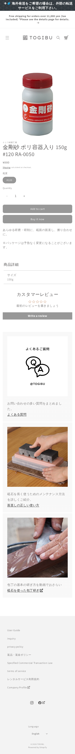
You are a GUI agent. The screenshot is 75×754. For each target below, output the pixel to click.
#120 (9, 180)
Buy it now (37, 219)
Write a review (37, 316)
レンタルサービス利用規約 (23, 679)
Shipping (6, 167)
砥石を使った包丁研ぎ (23, 590)
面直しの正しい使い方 (23, 505)
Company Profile (17, 687)
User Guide (13, 630)
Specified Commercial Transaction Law (30, 663)
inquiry (11, 638)
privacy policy (15, 646)
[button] (7, 38)
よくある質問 (17, 414)
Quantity (7, 188)
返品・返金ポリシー (19, 654)
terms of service (16, 671)
